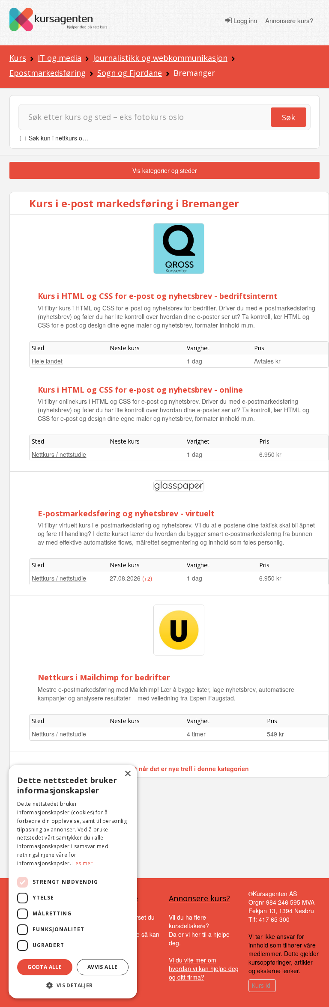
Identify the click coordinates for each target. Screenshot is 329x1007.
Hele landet (47, 361)
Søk (288, 117)
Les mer (82, 863)
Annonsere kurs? (289, 20)
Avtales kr (267, 361)
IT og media (59, 58)
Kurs (17, 58)
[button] (73, 985)
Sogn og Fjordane (129, 73)
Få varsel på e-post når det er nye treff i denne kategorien (165, 768)
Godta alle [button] (44, 967)
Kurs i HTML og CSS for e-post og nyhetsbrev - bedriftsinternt (158, 296)
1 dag (194, 361)
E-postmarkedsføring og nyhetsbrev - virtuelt (126, 513)
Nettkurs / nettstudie (59, 454)
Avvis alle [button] (102, 967)
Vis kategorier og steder (164, 170)
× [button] (127, 774)
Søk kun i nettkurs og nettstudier (72, 138)
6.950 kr (270, 454)
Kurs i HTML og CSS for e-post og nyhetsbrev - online (140, 389)
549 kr (275, 734)
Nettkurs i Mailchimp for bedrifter (104, 677)
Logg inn (244, 20)
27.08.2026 (126, 578)
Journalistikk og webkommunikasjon (160, 58)
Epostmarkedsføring (47, 73)
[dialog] (73, 881)
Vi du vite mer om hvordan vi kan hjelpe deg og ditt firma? (204, 968)
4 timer (196, 734)
